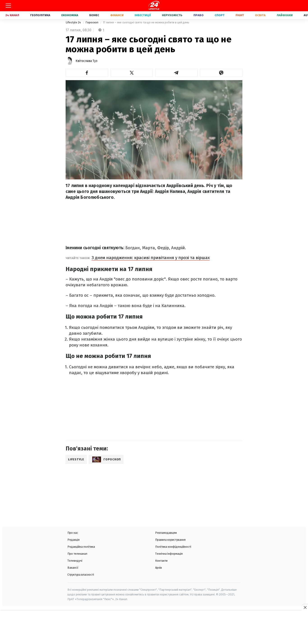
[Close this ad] (305, 607)
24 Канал (12, 15)
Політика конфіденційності (173, 546)
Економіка (69, 15)
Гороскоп (92, 22)
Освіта (260, 15)
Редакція (73, 539)
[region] (154, 622)
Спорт (220, 15)
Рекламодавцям (166, 532)
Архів (158, 567)
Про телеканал (77, 553)
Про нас (72, 532)
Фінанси (117, 15)
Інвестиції (143, 15)
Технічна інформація (169, 553)
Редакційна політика (81, 546)
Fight (240, 15)
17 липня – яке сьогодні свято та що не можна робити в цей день (146, 22)
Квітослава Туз (86, 61)
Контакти (161, 560)
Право (198, 15)
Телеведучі (74, 560)
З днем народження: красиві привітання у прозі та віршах (151, 257)
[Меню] (8, 6)
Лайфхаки (285, 15)
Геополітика (40, 15)
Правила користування (170, 539)
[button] (87, 73)
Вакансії (72, 567)
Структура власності (80, 574)
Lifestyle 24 (74, 22)
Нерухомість (172, 15)
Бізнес (94, 15)
